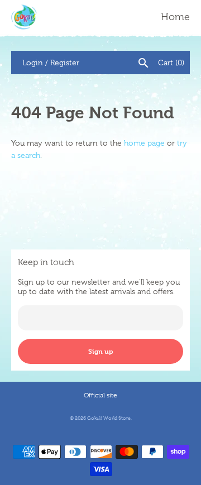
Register (64, 62)
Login (32, 62)
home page (144, 142)
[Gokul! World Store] (24, 17)
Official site (100, 395)
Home (175, 16)
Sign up (100, 351)
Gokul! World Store (109, 418)
